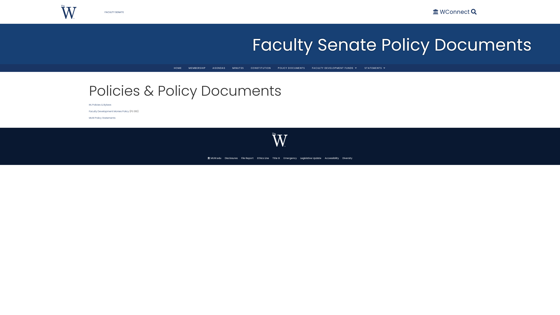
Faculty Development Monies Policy (109, 111)
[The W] (69, 12)
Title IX (276, 158)
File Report (247, 158)
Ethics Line (263, 158)
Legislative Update (310, 158)
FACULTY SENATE (114, 12)
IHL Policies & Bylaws (100, 104)
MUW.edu (216, 158)
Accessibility (332, 158)
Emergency (290, 158)
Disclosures (231, 158)
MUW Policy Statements (102, 118)
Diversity (347, 158)
